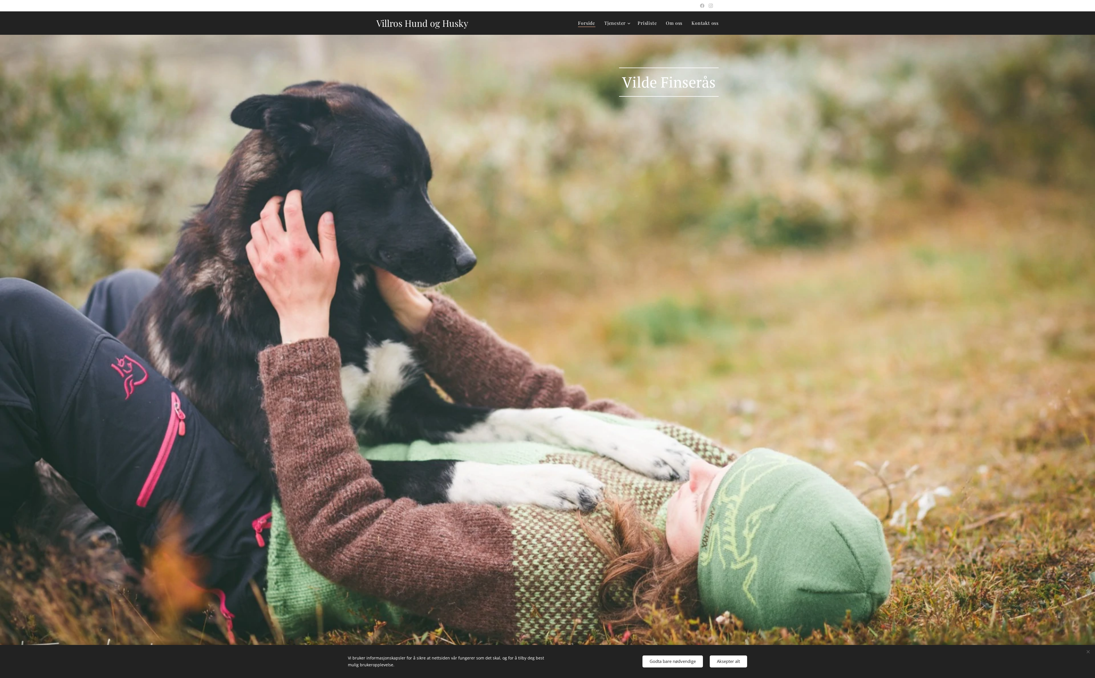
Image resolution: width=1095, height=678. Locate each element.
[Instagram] (710, 6)
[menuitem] (588, 23)
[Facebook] (702, 6)
